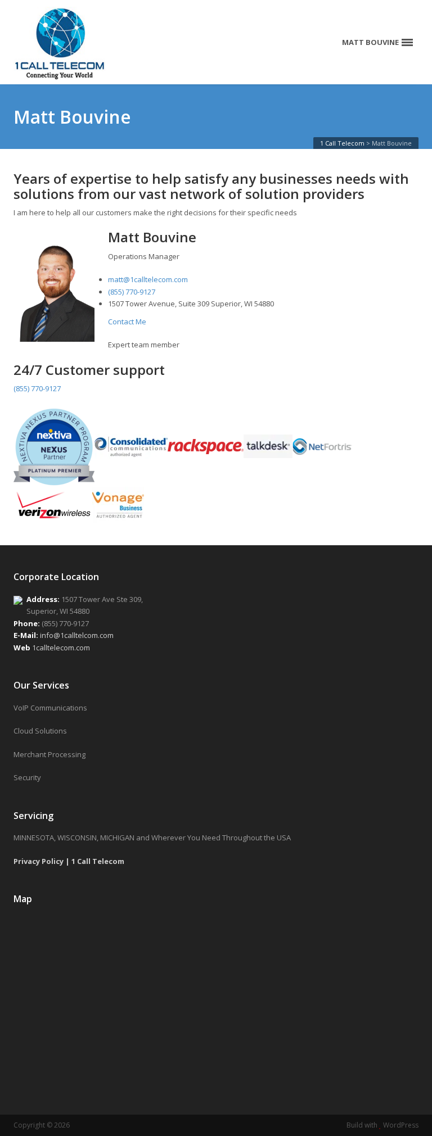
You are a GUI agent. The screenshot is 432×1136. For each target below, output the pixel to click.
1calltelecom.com (61, 647)
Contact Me (127, 321)
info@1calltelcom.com (77, 635)
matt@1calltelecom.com (148, 279)
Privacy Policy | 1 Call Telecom (69, 861)
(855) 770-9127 (131, 292)
